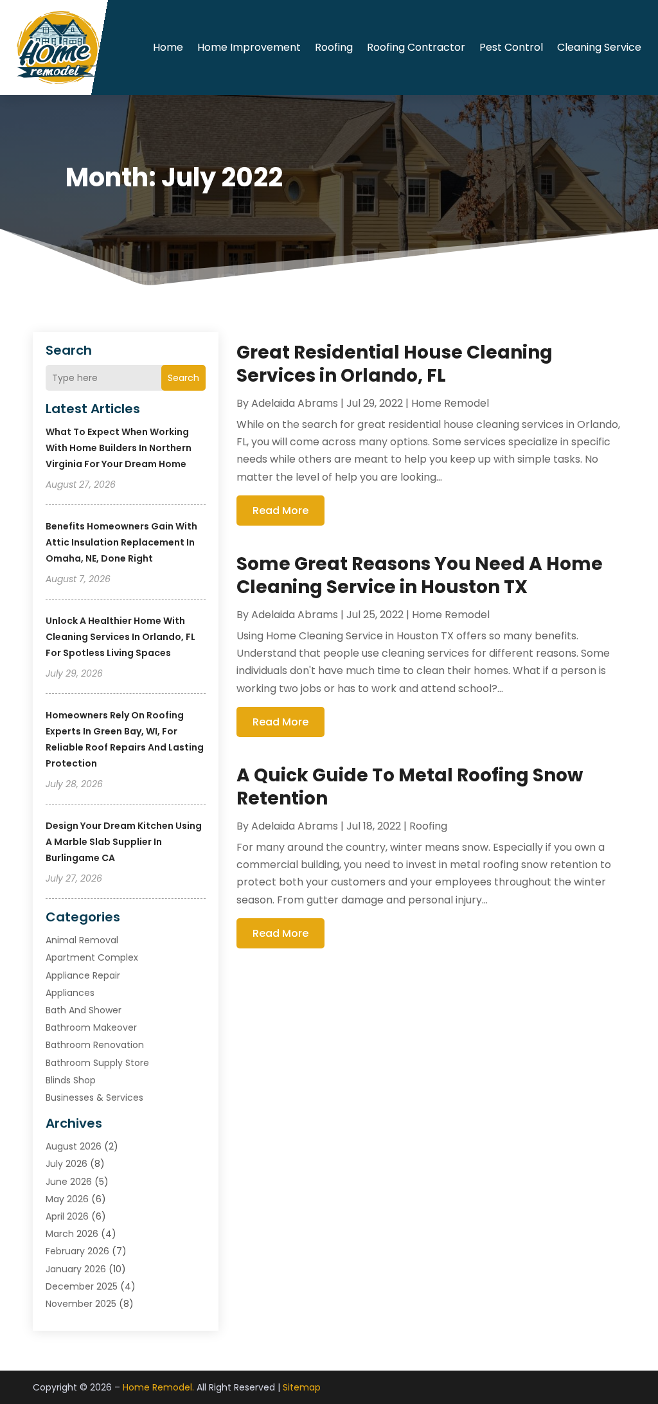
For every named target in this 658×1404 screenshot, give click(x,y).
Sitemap (302, 1387)
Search (183, 377)
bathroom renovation (95, 1044)
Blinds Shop (71, 1080)
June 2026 (69, 1181)
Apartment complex (92, 957)
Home (168, 47)
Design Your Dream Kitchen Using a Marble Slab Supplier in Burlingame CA (124, 841)
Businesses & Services (94, 1097)
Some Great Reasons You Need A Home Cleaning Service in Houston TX (419, 575)
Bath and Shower (83, 1010)
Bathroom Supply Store (97, 1062)
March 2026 (72, 1233)
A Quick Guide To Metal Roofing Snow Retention (409, 787)
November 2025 (81, 1303)
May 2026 (67, 1199)
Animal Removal (82, 940)
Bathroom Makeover (91, 1027)
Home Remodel (450, 403)
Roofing (334, 47)
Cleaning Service (599, 47)
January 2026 (76, 1269)
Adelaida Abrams (294, 403)
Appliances (70, 992)
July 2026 (66, 1163)
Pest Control (511, 47)
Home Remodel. (158, 1387)
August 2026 (74, 1146)
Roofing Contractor (416, 47)
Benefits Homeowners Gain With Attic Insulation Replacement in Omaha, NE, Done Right (121, 542)
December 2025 (82, 1286)
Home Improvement (249, 47)
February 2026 (77, 1251)
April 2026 (67, 1216)
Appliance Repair (83, 975)
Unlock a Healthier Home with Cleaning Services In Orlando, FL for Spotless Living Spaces (120, 636)
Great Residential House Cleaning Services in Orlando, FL (394, 364)
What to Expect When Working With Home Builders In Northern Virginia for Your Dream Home (118, 447)
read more (280, 510)
